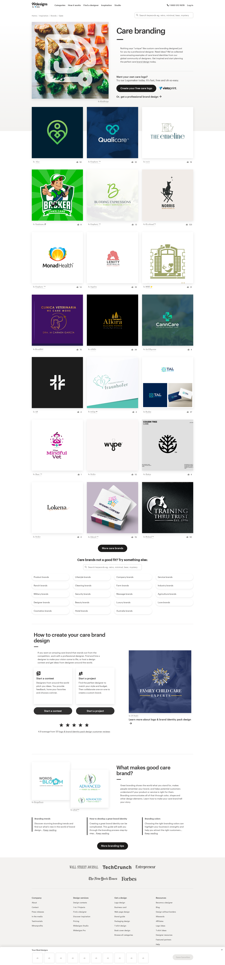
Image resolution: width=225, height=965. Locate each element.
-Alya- (37, 161)
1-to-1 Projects (79, 907)
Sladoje (148, 474)
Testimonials (37, 921)
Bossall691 (39, 349)
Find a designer (91, 5)
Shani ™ (38, 474)
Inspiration (106, 5)
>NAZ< (93, 349)
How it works (74, 5)
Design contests (80, 902)
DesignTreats (38, 802)
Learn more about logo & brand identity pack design (160, 719)
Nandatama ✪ (40, 224)
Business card (120, 907)
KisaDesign (104, 101)
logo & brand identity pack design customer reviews (84, 731)
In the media (37, 916)
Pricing (76, 921)
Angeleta (93, 286)
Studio (117, 5)
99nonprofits (37, 926)
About (34, 902)
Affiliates (159, 921)
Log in (190, 5)
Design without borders (166, 912)
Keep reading (49, 830)
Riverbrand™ (151, 224)
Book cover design (122, 930)
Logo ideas (160, 926)
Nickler (93, 474)
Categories (60, 5)
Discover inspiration (81, 916)
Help (158, 944)
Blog (158, 907)
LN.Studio (134, 715)
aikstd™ (76, 810)
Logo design (119, 902)
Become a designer (164, 902)
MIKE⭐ (149, 286)
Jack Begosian (151, 349)
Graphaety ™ (95, 161)
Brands (54, 16)
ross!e (148, 161)
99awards (160, 916)
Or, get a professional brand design (137, 96)
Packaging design (122, 921)
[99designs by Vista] (39, 5)
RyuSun (148, 411)
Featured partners (163, 939)
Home (34, 16)
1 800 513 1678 (177, 5)
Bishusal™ (150, 536)
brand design (143, 61)
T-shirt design (120, 926)
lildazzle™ (94, 537)
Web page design (122, 912)
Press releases (38, 912)
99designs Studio (80, 926)
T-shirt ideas (161, 930)
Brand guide (119, 916)
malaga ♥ (93, 411)
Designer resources (164, 935)
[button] (222, 950)
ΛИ (36, 411)
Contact (35, 907)
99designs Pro (79, 930)
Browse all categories (123, 935)
